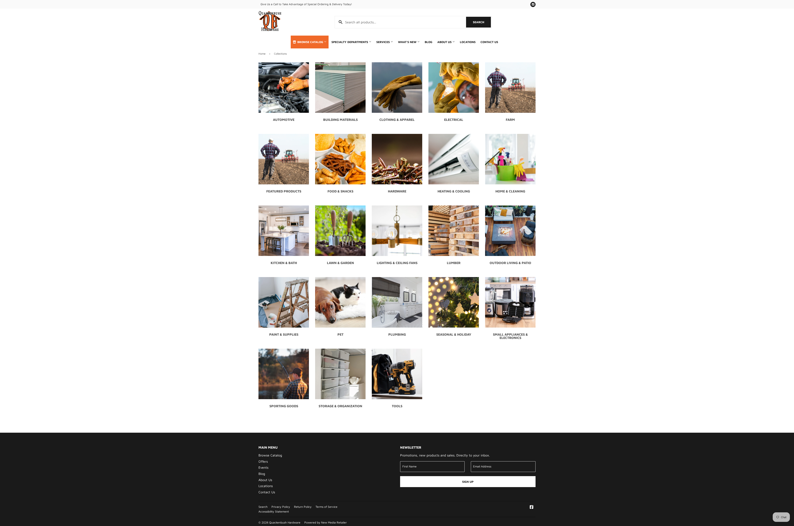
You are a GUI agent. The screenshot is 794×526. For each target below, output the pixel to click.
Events (263, 467)
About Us (444, 42)
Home (261, 53)
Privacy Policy (280, 506)
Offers (263, 461)
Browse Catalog (310, 42)
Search (482, 22)
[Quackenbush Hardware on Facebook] (531, 507)
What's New (407, 42)
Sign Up (468, 481)
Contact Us (489, 42)
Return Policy (303, 506)
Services (383, 42)
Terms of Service (326, 506)
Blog (428, 42)
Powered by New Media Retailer (325, 522)
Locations (468, 42)
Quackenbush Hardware (284, 522)
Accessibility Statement (273, 511)
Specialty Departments (350, 42)
